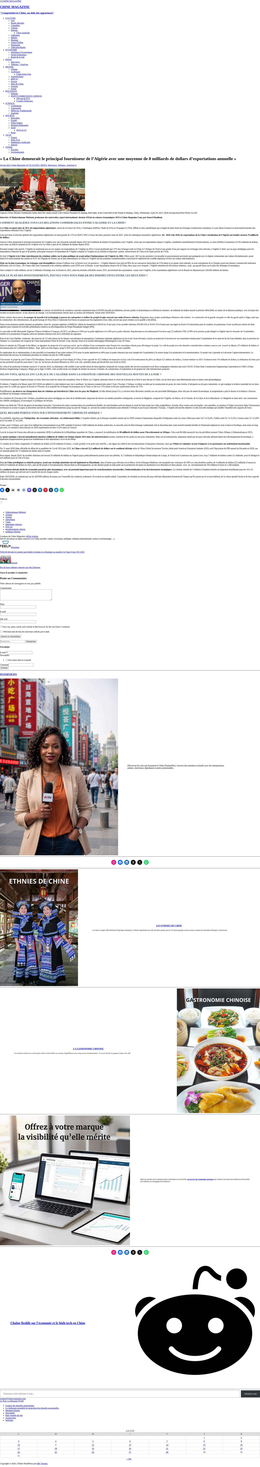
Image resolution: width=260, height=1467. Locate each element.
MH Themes (42, 1463)
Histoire (14, 30)
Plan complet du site (14, 1415)
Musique (14, 40)
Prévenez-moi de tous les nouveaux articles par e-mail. (26, 632)
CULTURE (10, 18)
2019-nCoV (21, 130)
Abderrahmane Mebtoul (15, 512)
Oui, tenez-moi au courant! (19, 660)
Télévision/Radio (18, 47)
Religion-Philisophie (19, 125)
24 (19, 1452)
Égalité (14, 120)
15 (204, 1445)
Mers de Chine (17, 84)
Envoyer (4, 668)
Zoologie (15, 113)
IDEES (8, 59)
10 (19, 1445)
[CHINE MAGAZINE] (10, 1)
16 (241, 1445)
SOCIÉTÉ (9, 115)
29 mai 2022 (5, 165)
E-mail (3, 611)
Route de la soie (18, 57)
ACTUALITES (32, 165)
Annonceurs (10, 1418)
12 (93, 1445)
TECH (8, 135)
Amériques (15, 72)
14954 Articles (32, 536)
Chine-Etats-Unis (23, 74)
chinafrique (10, 519)
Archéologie (16, 106)
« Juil (129, 1459)
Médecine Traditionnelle (21, 111)
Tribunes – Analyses (19, 64)
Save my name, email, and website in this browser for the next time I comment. (36, 627)
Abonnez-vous (250, 1394)
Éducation (15, 118)
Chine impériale (23, 33)
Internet (14, 145)
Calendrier (15, 25)
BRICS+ (14, 79)
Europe (14, 81)
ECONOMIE (11, 50)
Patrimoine (15, 45)
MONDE (9, 67)
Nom (2, 604)
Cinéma (14, 28)
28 (167, 1452)
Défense (14, 94)
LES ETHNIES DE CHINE (169, 926)
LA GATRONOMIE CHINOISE (88, 1049)
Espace (14, 137)
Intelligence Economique (21, 52)
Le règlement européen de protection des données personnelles (32, 1408)
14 (167, 1445)
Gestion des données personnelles (19, 1406)
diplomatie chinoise (13, 524)
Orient (13, 89)
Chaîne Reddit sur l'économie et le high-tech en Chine (47, 1323)
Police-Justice (16, 123)
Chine (8, 522)
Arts (12, 20)
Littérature (15, 35)
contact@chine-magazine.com (13, 1398)
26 (93, 1452)
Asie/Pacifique (17, 76)
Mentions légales (12, 1410)
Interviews (15, 62)
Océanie (14, 86)
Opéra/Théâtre (17, 42)
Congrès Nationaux (24, 101)
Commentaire (6, 588)
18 (56, 1448)
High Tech (15, 140)
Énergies (14, 149)
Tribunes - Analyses (66, 165)
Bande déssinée (17, 23)
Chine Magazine (18, 165)
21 (167, 1448)
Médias (14, 38)
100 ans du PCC (23, 98)
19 (93, 1448)
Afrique (14, 69)
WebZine (9, 1420)
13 (130, 1445)
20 (130, 1448)
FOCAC (9, 527)
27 (130, 1452)
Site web (3, 619)
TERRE (8, 147)
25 (56, 1452)
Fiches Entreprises (18, 55)
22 (204, 1448)
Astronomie (16, 108)
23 (241, 1448)
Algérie (8, 517)
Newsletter (4, 655)
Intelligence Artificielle (20, 142)
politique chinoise (12, 532)
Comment (4, 665)
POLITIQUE (11, 91)
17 (19, 1448)
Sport (13, 132)
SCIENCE (10, 103)
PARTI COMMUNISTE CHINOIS (26, 96)
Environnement (17, 152)
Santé (13, 128)
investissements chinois (15, 529)
